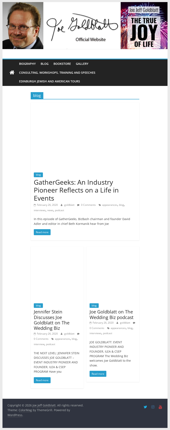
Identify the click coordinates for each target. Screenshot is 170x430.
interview (39, 344)
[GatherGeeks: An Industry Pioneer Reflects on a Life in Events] (85, 105)
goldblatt (69, 205)
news (50, 210)
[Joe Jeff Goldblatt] (84, 4)
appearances (109, 205)
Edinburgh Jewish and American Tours (49, 81)
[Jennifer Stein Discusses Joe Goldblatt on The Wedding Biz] (57, 249)
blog (38, 174)
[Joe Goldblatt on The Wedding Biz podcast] (113, 249)
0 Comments (88, 205)
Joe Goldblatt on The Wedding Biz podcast (112, 314)
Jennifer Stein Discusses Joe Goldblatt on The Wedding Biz (51, 319)
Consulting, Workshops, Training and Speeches (57, 73)
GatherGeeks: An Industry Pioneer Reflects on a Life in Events (76, 190)
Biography (27, 64)
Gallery (82, 64)
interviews (40, 210)
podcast (59, 210)
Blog (45, 64)
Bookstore (62, 64)
